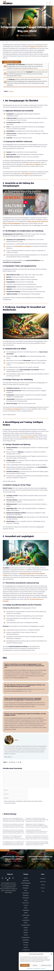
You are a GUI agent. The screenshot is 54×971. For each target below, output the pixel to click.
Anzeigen (11, 91)
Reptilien (26, 932)
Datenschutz (43, 881)
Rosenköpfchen (26, 937)
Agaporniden (26, 880)
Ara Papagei (26, 885)
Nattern (26, 922)
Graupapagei (26, 910)
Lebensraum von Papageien (32, 164)
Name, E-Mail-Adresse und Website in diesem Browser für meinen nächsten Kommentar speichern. (23, 802)
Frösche (26, 905)
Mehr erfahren (8, 892)
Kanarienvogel (25, 915)
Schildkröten (26, 940)
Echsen (26, 900)
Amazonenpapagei (25, 883)
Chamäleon (26, 895)
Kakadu (26, 912)
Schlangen (25, 942)
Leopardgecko (25, 920)
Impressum (43, 968)
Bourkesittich (25, 893)
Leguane (26, 917)
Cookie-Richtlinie (29, 968)
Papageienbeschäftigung (28, 437)
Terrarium (25, 945)
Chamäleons (26, 898)
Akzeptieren (25, 965)
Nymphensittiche (25, 925)
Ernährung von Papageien (13, 409)
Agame (26, 878)
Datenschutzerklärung (37, 968)
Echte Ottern (25, 902)
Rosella (26, 935)
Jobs (43, 891)
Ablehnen (35, 965)
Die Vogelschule (27, 173)
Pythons (26, 930)
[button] (51, 954)
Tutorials (26, 947)
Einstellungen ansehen (46, 965)
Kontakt (43, 884)
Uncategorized (25, 950)
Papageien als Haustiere (36, 46)
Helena (16, 740)
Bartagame (26, 888)
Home (3, 41)
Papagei (6, 41)
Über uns (43, 888)
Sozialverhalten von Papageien (22, 246)
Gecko (25, 907)
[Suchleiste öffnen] (46, 3)
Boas (25, 890)
